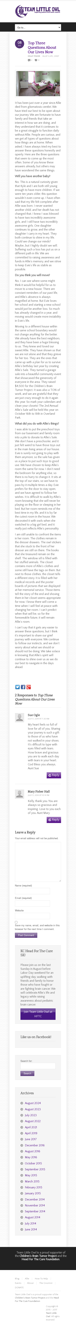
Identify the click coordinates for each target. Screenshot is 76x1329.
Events (18, 1283)
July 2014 (30, 1223)
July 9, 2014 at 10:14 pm (38, 795)
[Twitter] (17, 687)
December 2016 (35, 1145)
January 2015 (33, 1193)
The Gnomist (45, 1283)
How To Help (41, 1278)
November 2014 (35, 1205)
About (30, 1283)
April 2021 (31, 1127)
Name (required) (23, 885)
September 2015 (35, 1169)
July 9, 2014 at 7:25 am (38, 719)
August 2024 (33, 1103)
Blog (17, 1278)
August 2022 (33, 1121)
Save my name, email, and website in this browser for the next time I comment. (37, 927)
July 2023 (31, 1115)
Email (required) (23, 898)
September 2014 (35, 1211)
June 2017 (31, 1139)
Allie (27, 1278)
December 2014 (35, 1199)
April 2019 (31, 1133)
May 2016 (31, 1157)
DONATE (19, 1287)
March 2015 (32, 1181)
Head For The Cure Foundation (40, 1259)
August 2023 (33, 1109)
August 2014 (32, 1217)
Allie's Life (47, 56)
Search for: (26, 1061)
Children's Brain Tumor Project (30, 1298)
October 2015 (33, 1163)
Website (19, 910)
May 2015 (31, 1175)
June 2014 (31, 1229)
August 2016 (32, 1151)
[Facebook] (23, 687)
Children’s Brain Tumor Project (38, 1256)
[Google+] (28, 687)
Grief (56, 56)
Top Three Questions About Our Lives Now (42, 47)
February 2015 (33, 1187)
